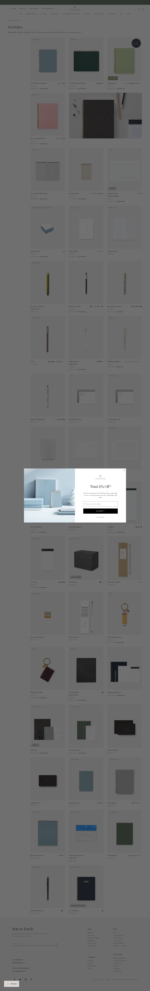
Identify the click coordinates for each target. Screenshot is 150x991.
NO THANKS (100, 517)
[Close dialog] (124, 470)
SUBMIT (100, 511)
